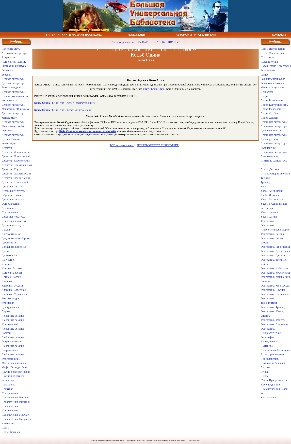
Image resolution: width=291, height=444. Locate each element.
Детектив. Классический (16, 160)
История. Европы (12, 272)
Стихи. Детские (270, 169)
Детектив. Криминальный (17, 165)
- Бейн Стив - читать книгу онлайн (62, 110)
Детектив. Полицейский (16, 177)
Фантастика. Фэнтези (273, 319)
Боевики (6, 74)
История (6, 264)
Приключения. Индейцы (16, 401)
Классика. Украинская (14, 294)
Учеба (264, 186)
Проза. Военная (11, 432)
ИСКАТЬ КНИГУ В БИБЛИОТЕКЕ (159, 42)
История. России (11, 276)
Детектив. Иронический (16, 152)
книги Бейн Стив (153, 88)
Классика (7, 281)
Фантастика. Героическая (275, 246)
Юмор (264, 376)
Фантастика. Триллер (273, 307)
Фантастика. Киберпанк (274, 268)
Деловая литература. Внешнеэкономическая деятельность (15, 96)
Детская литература (13, 186)
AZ (194, 50)
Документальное (11, 234)
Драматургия (9, 255)
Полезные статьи (11, 48)
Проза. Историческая (273, 48)
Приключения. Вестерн (15, 397)
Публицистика (269, 61)
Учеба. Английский (272, 190)
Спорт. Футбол (269, 113)
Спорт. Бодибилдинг (273, 100)
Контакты (279, 34)
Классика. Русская (12, 285)
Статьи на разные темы (274, 160)
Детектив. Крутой (12, 169)
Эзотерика (267, 345)
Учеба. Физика (269, 212)
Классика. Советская (14, 289)
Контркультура (10, 298)
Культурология (10, 307)
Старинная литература (274, 121)
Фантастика (267, 221)
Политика (7, 388)
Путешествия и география (276, 65)
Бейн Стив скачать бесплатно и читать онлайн (87, 131)
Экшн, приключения (272, 354)
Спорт (264, 96)
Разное (264, 74)
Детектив (7, 147)
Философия (267, 337)
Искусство (8, 259)
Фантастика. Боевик (272, 234)
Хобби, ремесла (270, 341)
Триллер (265, 182)
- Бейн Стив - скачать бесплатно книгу (64, 102)
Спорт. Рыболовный (272, 109)
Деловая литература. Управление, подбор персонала (13, 126)
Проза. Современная (272, 53)
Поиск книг (137, 34)
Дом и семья (9, 242)
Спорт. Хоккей (269, 117)
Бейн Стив (145, 60)
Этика (264, 371)
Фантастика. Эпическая (274, 324)
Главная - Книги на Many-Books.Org (74, 34)
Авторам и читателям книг (196, 34)
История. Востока (12, 268)
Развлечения (268, 70)
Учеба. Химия (269, 216)
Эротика (265, 367)
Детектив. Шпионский (15, 182)
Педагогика (8, 384)
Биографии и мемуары (15, 65)
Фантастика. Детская (273, 255)
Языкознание (268, 397)
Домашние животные (14, 246)
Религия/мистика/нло (273, 78)
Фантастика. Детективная (275, 251)
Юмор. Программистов (274, 380)
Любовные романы (13, 315)
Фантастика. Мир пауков (275, 285)
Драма (5, 251)
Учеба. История (270, 195)
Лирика (6, 311)
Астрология (8, 57)
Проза (5, 427)
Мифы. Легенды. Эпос (15, 367)
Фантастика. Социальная (275, 294)
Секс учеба (267, 91)
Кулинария (8, 302)
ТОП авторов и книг (123, 42)
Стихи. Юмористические (275, 173)
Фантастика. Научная (273, 289)
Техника (265, 177)
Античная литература (14, 53)
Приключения (10, 393)
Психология (267, 57)
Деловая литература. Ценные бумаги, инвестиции (13, 139)
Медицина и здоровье (14, 363)
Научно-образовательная (16, 371)
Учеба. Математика (272, 199)
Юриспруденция (270, 384)
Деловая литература (13, 78)
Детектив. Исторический (16, 156)
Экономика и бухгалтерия (275, 350)
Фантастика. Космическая (275, 272)
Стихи (264, 165)
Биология (7, 70)
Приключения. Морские (15, 414)
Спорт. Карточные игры (274, 104)
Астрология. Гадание (14, 61)
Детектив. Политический (16, 173)
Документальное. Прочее (16, 238)
